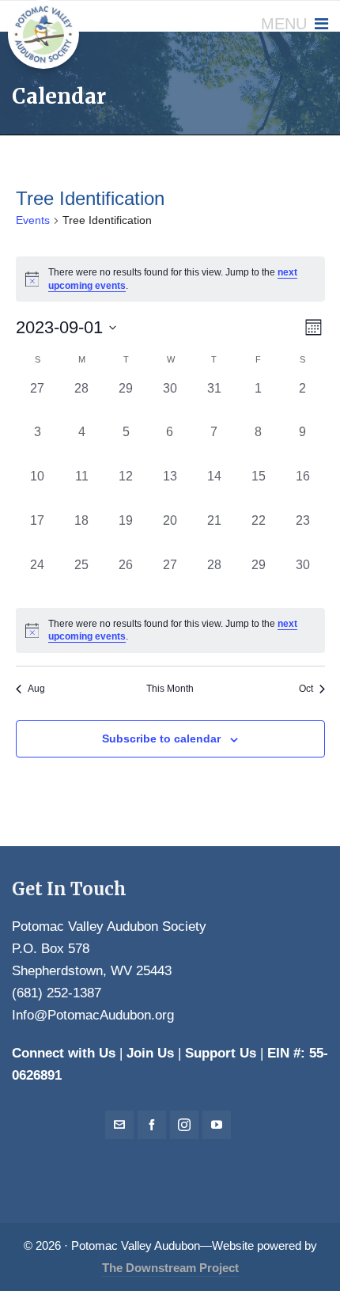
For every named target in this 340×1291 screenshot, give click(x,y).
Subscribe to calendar (161, 738)
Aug (36, 688)
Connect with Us (63, 1053)
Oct (306, 688)
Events (33, 220)
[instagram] (184, 1125)
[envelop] (119, 1125)
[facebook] (152, 1125)
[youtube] (216, 1125)
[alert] (170, 630)
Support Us (220, 1053)
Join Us (150, 1053)
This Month (170, 688)
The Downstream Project (170, 1268)
